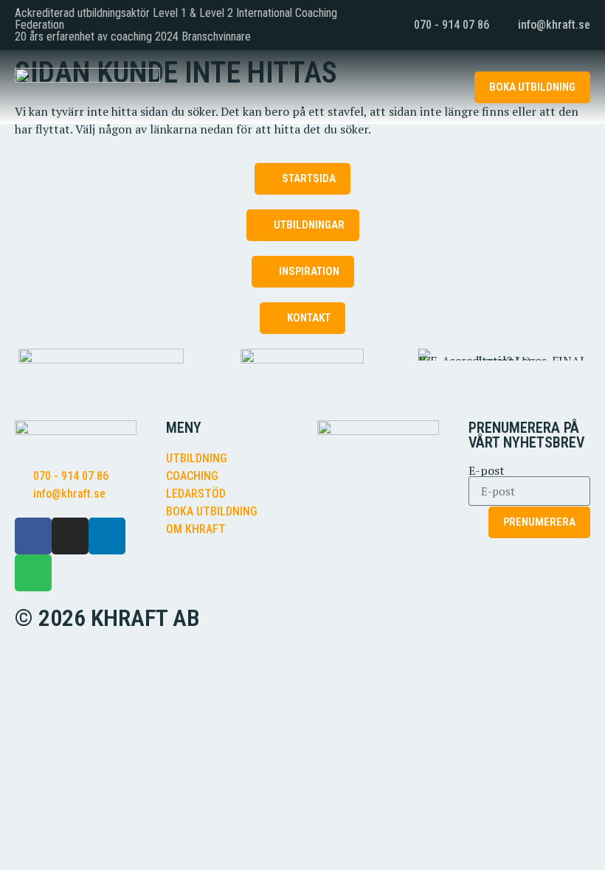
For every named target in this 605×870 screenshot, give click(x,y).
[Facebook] (33, 536)
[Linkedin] (107, 536)
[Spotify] (33, 572)
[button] (440, 87)
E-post (487, 470)
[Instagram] (70, 536)
